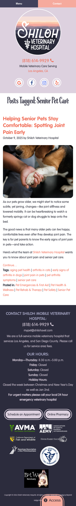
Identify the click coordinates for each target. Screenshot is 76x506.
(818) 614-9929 (36, 60)
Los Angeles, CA (38, 71)
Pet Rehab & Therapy (29, 290)
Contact (57, 3)
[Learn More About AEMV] (53, 428)
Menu (19, 3)
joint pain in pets (34, 275)
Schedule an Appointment (24, 414)
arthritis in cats (41, 270)
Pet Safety (50, 290)
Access (55, 500)
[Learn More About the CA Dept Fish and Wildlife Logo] (23, 439)
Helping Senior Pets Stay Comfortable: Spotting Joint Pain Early (34, 125)
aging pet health (20, 270)
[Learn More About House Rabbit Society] (53, 439)
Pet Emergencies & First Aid (32, 285)
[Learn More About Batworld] (38, 478)
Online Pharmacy (57, 414)
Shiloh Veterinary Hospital (48, 252)
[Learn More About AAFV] (53, 456)
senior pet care (27, 280)
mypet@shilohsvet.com (38, 330)
